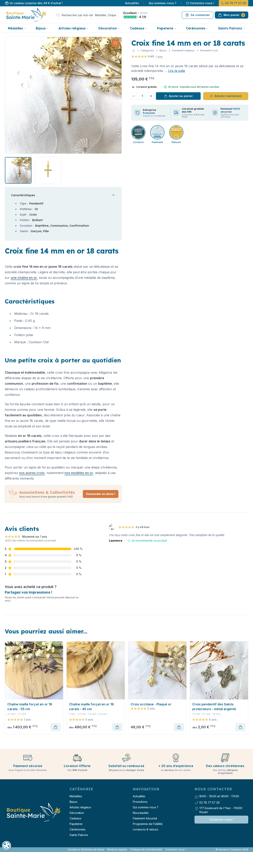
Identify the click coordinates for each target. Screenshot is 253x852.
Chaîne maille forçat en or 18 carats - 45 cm (91, 706)
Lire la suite (176, 71)
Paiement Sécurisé (145, 818)
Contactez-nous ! (202, 3)
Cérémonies (195, 28)
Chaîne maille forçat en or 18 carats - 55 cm (29, 706)
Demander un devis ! (100, 494)
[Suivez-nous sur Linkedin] (8, 849)
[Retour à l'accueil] (33, 812)
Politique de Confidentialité (146, 849)
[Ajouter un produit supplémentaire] (151, 96)
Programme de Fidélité (147, 824)
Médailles (15, 28)
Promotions (140, 801)
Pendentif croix (209, 50)
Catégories (147, 50)
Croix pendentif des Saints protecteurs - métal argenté (214, 706)
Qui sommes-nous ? (162, 3)
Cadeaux (137, 28)
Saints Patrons (230, 28)
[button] (8, 95)
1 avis (159, 56)
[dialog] (6, 845)
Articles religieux (72, 28)
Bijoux (41, 28)
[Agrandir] (63, 95)
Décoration (107, 28)
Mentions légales (117, 849)
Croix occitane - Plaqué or (151, 704)
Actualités (132, 3)
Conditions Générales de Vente (86, 849)
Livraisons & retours (145, 829)
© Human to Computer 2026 (232, 849)
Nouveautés (141, 812)
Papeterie (165, 28)
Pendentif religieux (183, 50)
